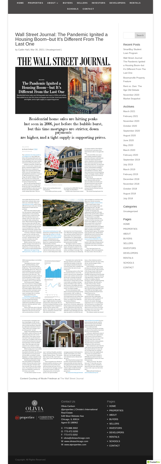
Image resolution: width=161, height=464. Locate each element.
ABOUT (51, 3)
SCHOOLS (73, 9)
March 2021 (129, 111)
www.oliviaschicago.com (76, 441)
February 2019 (130, 174)
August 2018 (129, 193)
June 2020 (128, 140)
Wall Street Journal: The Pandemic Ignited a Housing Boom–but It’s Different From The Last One (134, 65)
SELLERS (82, 3)
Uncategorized (53, 49)
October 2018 (130, 188)
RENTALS (135, 3)
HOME (20, 3)
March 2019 (129, 169)
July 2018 (128, 198)
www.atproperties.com (75, 444)
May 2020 (128, 145)
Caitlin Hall (23, 49)
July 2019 (128, 164)
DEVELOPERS (118, 3)
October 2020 (130, 126)
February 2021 (130, 116)
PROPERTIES (35, 3)
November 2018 (131, 184)
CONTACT (88, 9)
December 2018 (131, 179)
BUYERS (68, 3)
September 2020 (131, 130)
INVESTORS (98, 3)
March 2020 (129, 150)
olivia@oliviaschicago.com (77, 438)
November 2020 (131, 121)
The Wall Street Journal (72, 378)
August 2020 (129, 135)
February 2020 (130, 155)
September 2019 (131, 159)
